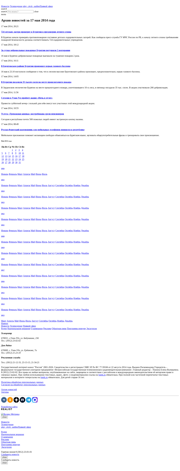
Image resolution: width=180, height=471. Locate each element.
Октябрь (69, 185)
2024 (2, 191)
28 (9, 162)
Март (19, 174)
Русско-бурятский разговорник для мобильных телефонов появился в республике (43, 129)
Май (33, 174)
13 (6, 156)
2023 (2, 202)
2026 (2, 168)
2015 (2, 293)
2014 (2, 304)
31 (20, 162)
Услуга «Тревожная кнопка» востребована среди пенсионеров (32, 114)
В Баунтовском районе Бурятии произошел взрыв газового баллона (35, 66)
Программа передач (76, 328)
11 (23, 153)
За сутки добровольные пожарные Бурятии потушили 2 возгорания (35, 50)
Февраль (13, 174)
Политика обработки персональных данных (22, 382)
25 (23, 159)
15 (13, 156)
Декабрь (85, 185)
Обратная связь (59, 328)
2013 (2, 315)
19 (3, 159)
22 (13, 159)
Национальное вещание (18, 328)
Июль (44, 174)
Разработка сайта (9, 407)
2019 (2, 247)
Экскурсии (91, 328)
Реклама (47, 328)
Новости (5, 6)
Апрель (26, 174)
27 (6, 162)
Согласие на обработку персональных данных (23, 384)
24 (20, 159)
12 (3, 156)
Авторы (5, 392)
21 (9, 159)
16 (16, 156)
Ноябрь (76, 185)
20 (6, 159)
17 (20, 156)
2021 (2, 225)
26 (3, 162)
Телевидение (16, 6)
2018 (2, 259)
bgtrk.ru (102, 375)
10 (20, 153)
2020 (2, 236)
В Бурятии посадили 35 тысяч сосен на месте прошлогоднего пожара (36, 82)
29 (13, 162)
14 (9, 156)
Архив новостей (9, 389)
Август (51, 185)
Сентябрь (59, 185)
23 (16, 159)
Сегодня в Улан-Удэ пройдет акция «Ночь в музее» (27, 98)
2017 (2, 270)
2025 (2, 180)
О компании (37, 328)
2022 (2, 214)
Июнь (38, 174)
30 (16, 162)
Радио (4, 328)
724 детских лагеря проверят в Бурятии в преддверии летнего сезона (36, 32)
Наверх (4, 323)
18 (23, 156)
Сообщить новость (10, 454)
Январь (4, 174)
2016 (2, 281)
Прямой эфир (38, 6)
